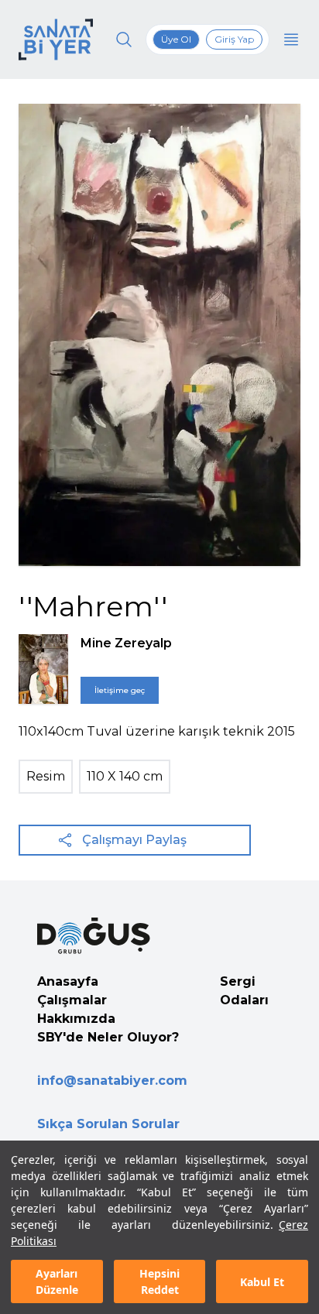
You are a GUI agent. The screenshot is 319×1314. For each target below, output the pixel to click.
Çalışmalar (72, 1000)
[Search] (124, 39)
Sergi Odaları (244, 990)
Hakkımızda (76, 1018)
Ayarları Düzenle (57, 1281)
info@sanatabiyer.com (112, 1080)
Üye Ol (176, 39)
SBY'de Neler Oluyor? (108, 1037)
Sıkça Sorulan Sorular (108, 1124)
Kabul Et (262, 1282)
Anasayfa (67, 981)
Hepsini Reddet (159, 1281)
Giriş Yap (234, 39)
